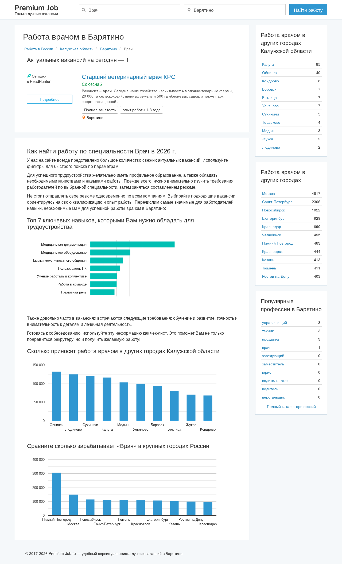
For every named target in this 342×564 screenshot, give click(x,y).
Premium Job (36, 10)
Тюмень (269, 268)
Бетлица (269, 97)
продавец (270, 339)
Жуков (267, 138)
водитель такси (275, 380)
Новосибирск (273, 210)
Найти (308, 9)
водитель (270, 388)
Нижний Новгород (277, 243)
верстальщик (273, 397)
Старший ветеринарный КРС (128, 76)
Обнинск (269, 72)
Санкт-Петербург (277, 201)
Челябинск (271, 234)
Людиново (271, 147)
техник (268, 330)
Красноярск (272, 251)
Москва (268, 193)
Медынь (269, 130)
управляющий (274, 322)
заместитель (273, 363)
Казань (268, 259)
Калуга (268, 64)
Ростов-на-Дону (275, 276)
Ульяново (270, 105)
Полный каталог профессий (291, 406)
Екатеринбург (274, 218)
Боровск (269, 89)
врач (266, 347)
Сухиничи (270, 114)
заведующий (273, 355)
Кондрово (270, 80)
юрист (267, 372)
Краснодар (271, 226)
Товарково (271, 122)
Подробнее (50, 99)
